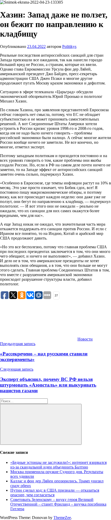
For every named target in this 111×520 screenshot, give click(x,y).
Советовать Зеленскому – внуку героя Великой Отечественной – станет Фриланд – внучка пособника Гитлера (58, 504)
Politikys (69, 46)
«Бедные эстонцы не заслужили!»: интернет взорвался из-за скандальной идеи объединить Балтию (58, 464)
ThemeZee (62, 517)
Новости (85, 339)
